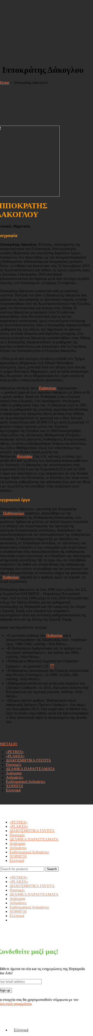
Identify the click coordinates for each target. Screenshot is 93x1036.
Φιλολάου (24, 456)
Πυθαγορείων (13, 513)
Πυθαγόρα (11, 577)
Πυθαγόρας (47, 388)
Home (4, 83)
